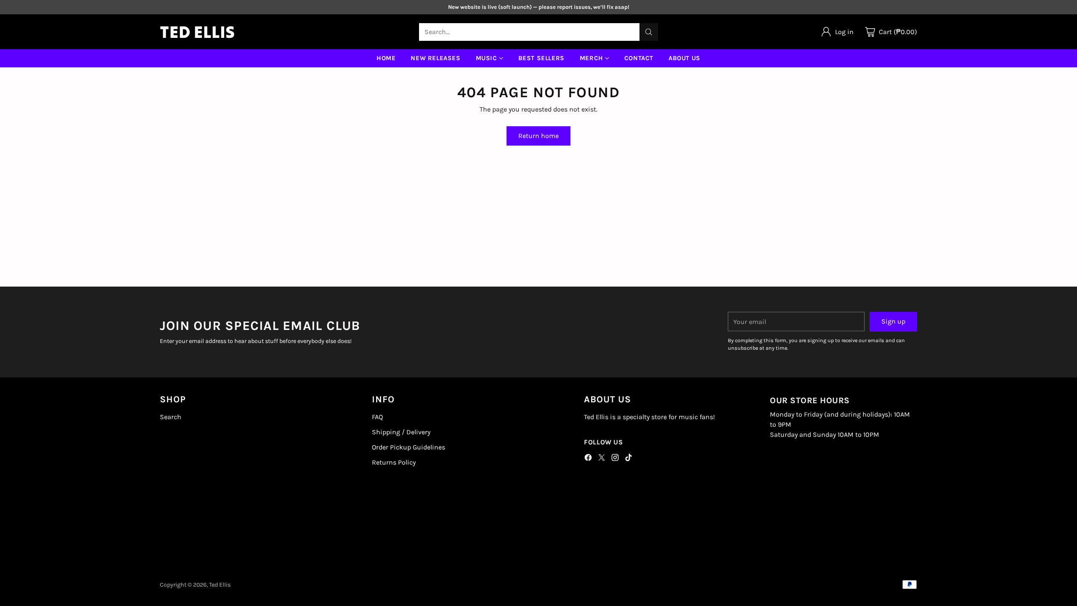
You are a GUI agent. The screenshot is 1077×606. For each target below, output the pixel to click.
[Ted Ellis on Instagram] (615, 458)
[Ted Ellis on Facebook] (588, 458)
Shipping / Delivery (401, 432)
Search (170, 417)
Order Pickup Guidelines (408, 447)
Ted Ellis (220, 584)
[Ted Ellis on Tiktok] (628, 458)
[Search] (648, 32)
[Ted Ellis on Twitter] (602, 458)
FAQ (377, 417)
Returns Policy (394, 462)
